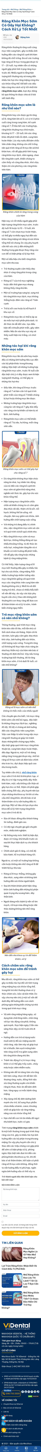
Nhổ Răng (14, 9)
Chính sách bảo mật (11, 1436)
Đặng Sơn (25, 37)
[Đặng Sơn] (17, 37)
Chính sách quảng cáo (12, 1432)
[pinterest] (32, 1391)
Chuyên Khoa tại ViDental (13, 1404)
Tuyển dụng (7, 1416)
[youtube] (25, 1391)
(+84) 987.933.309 (20, 1366)
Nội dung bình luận (10, 1185)
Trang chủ (5, 9)
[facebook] (22, 1391)
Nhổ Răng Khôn (25, 9)
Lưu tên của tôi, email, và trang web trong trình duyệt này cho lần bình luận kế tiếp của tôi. (19, 1226)
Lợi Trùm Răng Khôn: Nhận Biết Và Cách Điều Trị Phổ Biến (19, 1267)
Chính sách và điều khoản (13, 1429)
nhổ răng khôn (29, 772)
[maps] (29, 1391)
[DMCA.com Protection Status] (29, 1396)
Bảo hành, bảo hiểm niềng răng (15, 1425)
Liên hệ (6, 1412)
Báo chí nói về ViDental (12, 1408)
